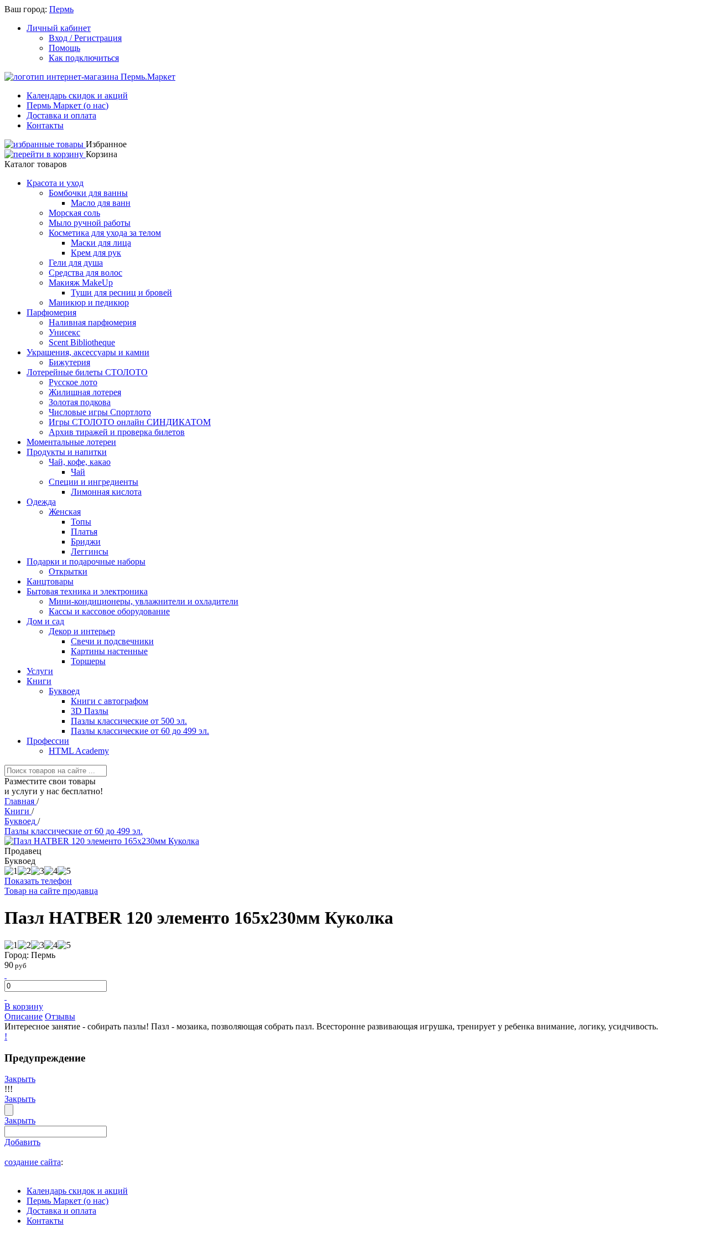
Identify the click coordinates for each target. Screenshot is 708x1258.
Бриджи (86, 541)
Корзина (101, 154)
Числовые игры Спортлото (100, 412)
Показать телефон (38, 881)
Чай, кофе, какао (80, 462)
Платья (84, 531)
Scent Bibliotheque (82, 342)
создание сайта (32, 1162)
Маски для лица (101, 242)
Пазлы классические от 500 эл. (129, 721)
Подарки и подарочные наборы (86, 561)
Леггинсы (89, 551)
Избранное (106, 144)
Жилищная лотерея (85, 392)
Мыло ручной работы (90, 222)
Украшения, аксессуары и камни (88, 352)
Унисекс (64, 332)
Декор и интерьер (82, 631)
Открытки (68, 571)
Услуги (40, 671)
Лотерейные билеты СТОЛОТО (87, 372)
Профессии (48, 741)
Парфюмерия (51, 312)
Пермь (61, 9)
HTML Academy (79, 750)
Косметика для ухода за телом (105, 232)
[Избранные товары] (45, 144)
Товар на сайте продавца (51, 890)
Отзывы (60, 1016)
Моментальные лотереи (71, 442)
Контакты (45, 125)
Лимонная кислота (106, 491)
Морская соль (74, 213)
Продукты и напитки (67, 452)
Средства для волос (85, 272)
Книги (39, 681)
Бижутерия (69, 362)
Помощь (64, 48)
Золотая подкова (80, 402)
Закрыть (19, 1079)
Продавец (22, 851)
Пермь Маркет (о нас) (67, 105)
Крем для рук (96, 252)
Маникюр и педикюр (89, 302)
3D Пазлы (89, 711)
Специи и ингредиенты (93, 481)
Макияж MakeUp (81, 282)
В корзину (23, 1006)
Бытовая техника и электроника (87, 591)
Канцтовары (50, 581)
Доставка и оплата (61, 115)
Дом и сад (45, 621)
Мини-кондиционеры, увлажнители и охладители (143, 601)
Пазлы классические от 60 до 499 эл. (140, 731)
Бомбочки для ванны (88, 193)
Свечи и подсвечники (112, 641)
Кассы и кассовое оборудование (109, 611)
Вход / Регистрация (85, 38)
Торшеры (88, 661)
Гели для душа (76, 262)
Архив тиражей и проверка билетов (117, 432)
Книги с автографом (109, 701)
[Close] (8, 1110)
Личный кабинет (59, 28)
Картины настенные (109, 651)
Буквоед (64, 691)
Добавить (22, 1142)
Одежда (41, 501)
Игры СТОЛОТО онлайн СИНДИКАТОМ (130, 422)
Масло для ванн (101, 203)
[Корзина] (45, 154)
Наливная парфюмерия (92, 322)
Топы (81, 521)
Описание (23, 1016)
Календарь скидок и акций (77, 95)
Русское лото (73, 382)
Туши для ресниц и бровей (121, 292)
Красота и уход (55, 183)
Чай (78, 472)
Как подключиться (84, 58)
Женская (65, 511)
